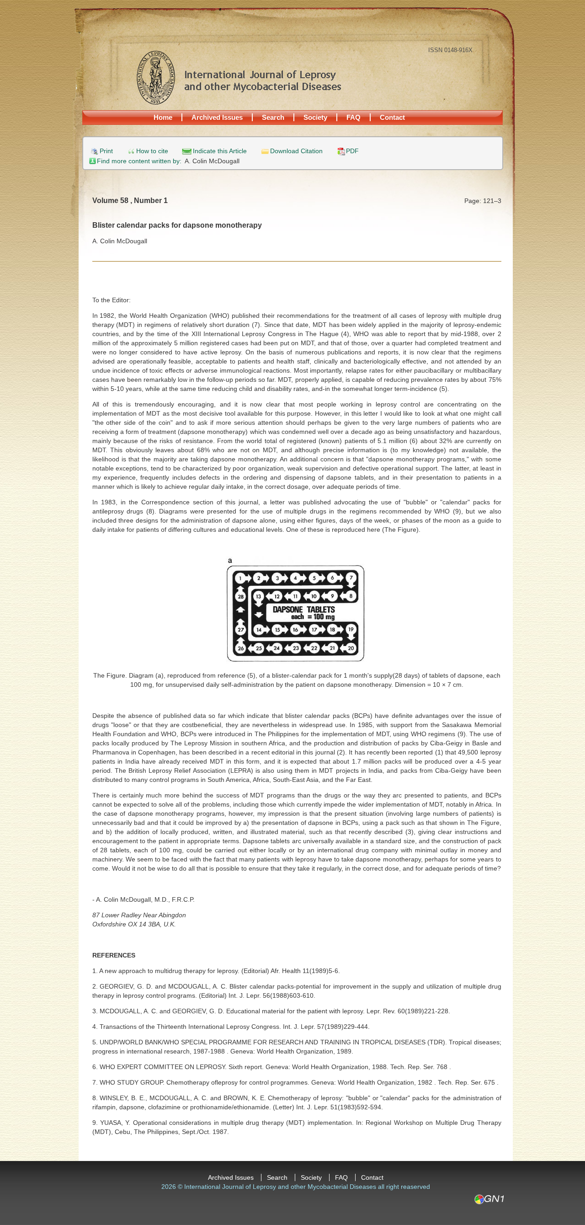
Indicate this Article (220, 151)
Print (106, 151)
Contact (392, 117)
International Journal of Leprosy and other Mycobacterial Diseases (238, 77)
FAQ (353, 117)
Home (163, 117)
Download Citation (296, 151)
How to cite (152, 151)
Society (315, 117)
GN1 (489, 1199)
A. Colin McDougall (212, 161)
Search (273, 117)
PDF (352, 151)
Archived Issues (217, 117)
